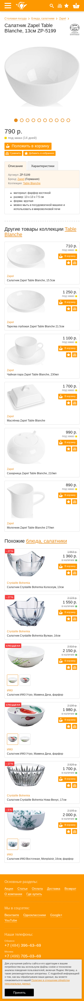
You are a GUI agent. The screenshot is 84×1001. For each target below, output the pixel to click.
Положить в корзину (30, 146)
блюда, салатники (46, 541)
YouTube (10, 920)
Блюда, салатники (42, 18)
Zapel (62, 18)
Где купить (34, 894)
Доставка (53, 888)
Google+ (56, 915)
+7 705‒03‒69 (22, 956)
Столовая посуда (15, 18)
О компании (13, 894)
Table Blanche (32, 183)
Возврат (70, 888)
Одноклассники (34, 915)
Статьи (22, 888)
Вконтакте (11, 915)
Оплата (37, 888)
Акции (8, 888)
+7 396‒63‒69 (22, 945)
